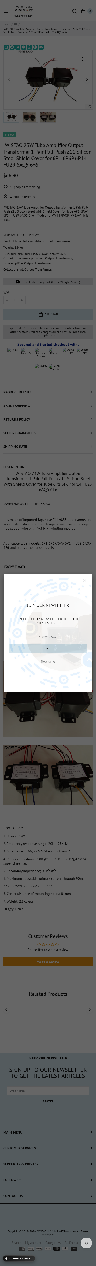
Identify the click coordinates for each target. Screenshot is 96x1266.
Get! (48, 648)
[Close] (85, 580)
